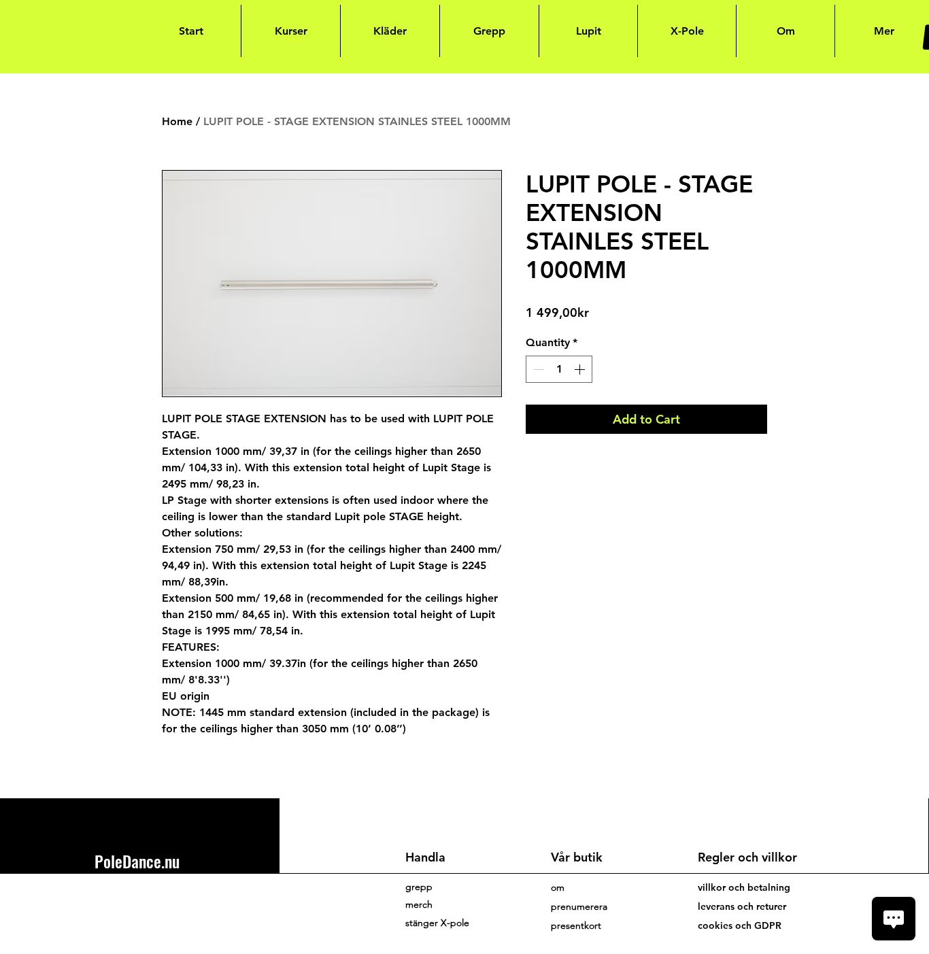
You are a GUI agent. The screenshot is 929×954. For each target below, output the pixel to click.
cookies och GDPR (739, 925)
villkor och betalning (744, 887)
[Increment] (580, 369)
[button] (579, 906)
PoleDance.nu (137, 861)
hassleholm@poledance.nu (154, 899)
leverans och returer (742, 906)
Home (177, 121)
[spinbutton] (559, 369)
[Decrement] (537, 369)
